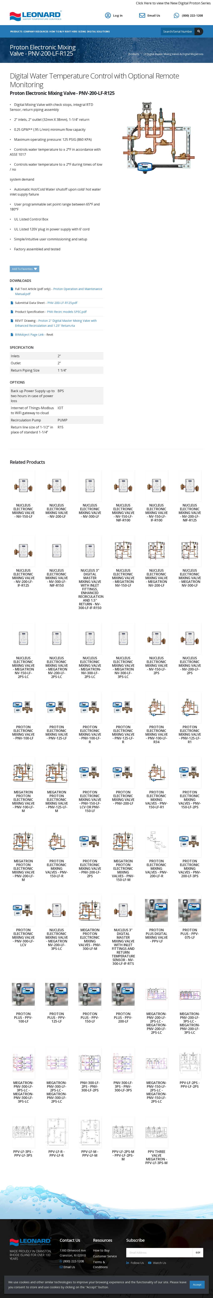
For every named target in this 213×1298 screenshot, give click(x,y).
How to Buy (101, 1250)
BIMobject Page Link (29, 334)
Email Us (153, 15)
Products (16, 31)
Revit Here (71, 31)
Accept (197, 1284)
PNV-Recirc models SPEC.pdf (67, 312)
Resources (41, 31)
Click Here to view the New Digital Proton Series (156, 3)
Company (29, 31)
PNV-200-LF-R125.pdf (62, 303)
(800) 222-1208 (192, 15)
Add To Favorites (22, 269)
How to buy (56, 31)
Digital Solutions (98, 31)
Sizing (82, 31)
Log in (118, 15)
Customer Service (105, 1256)
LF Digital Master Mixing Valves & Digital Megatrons (173, 54)
